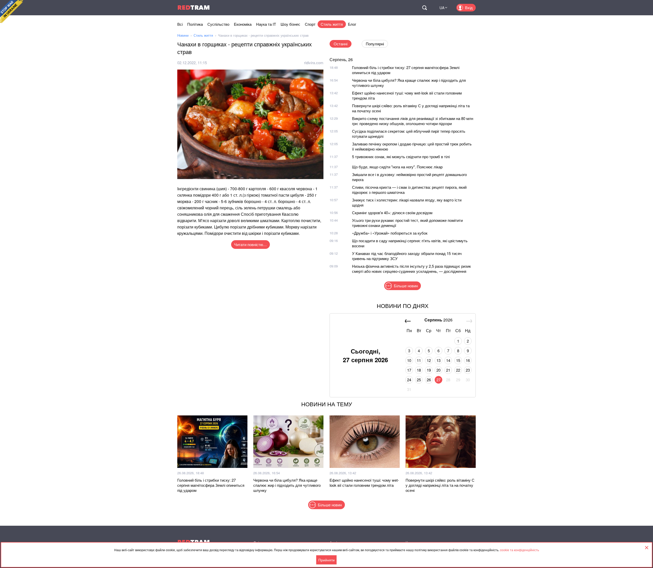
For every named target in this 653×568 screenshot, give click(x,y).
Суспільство (218, 24)
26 (429, 379)
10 (409, 360)
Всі (180, 24)
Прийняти (326, 559)
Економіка (243, 24)
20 (438, 370)
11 (419, 360)
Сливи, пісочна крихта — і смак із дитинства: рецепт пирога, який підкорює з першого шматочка (409, 189)
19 (429, 370)
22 (458, 370)
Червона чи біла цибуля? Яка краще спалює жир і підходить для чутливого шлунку (409, 82)
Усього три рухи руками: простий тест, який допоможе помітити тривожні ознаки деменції (407, 223)
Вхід (469, 7)
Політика (195, 24)
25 (419, 379)
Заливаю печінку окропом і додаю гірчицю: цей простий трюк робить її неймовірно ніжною (412, 146)
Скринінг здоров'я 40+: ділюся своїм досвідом (392, 212)
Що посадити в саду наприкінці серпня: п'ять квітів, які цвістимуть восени (410, 243)
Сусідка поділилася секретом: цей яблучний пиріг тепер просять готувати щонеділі (408, 133)
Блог (352, 24)
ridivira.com (313, 62)
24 (409, 379)
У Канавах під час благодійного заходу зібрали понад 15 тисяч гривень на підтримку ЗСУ (407, 256)
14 (448, 360)
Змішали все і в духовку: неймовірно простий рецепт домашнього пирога (409, 177)
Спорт (310, 24)
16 (468, 360)
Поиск (424, 7)
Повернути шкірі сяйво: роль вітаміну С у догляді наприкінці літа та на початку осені (411, 108)
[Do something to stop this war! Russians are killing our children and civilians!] (11, 11)
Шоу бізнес (290, 24)
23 (468, 370)
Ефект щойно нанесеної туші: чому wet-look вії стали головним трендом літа (407, 95)
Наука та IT (266, 24)
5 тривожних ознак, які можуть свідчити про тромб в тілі (401, 156)
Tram (193, 7)
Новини (183, 35)
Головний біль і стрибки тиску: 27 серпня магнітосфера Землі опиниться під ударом (405, 70)
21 (448, 370)
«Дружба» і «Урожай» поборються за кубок (390, 233)
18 (419, 370)
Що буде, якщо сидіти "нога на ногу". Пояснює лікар (397, 166)
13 (438, 360)
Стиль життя (332, 24)
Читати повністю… (250, 244)
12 (429, 360)
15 (458, 360)
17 (409, 370)
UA (441, 7)
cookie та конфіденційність (519, 550)
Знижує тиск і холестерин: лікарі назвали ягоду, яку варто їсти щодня (406, 202)
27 (438, 379)
